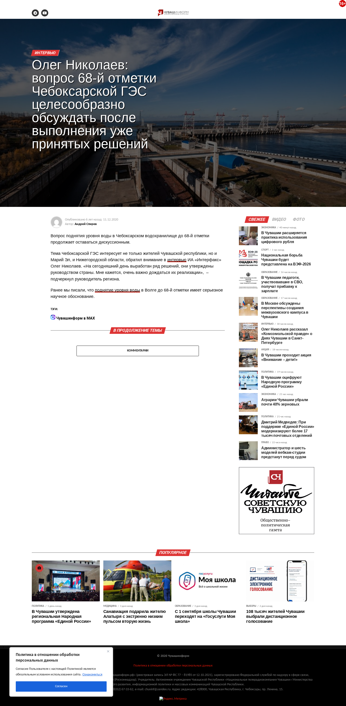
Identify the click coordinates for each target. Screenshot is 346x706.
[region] (61, 672)
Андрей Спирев (86, 224)
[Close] (108, 651)
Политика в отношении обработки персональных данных (173, 665)
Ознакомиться (92, 674)
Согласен (61, 686)
